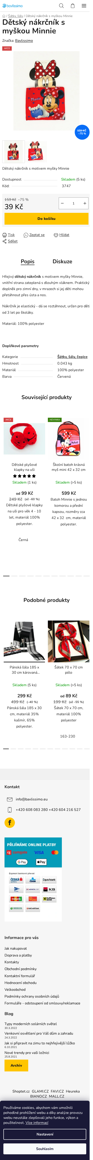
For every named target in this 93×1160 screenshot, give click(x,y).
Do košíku (46, 218)
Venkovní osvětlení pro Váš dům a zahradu (39, 1034)
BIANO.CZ (38, 1096)
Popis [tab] (28, 261)
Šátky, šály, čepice (72, 356)
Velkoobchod (15, 989)
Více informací (37, 1122)
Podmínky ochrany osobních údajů (32, 996)
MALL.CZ (56, 1096)
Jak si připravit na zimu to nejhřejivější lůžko (40, 1043)
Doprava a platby (18, 955)
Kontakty (12, 962)
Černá (23, 539)
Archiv (16, 1065)
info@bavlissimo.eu (32, 799)
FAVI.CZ (57, 1091)
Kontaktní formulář (20, 976)
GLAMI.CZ (40, 1091)
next (88, 453)
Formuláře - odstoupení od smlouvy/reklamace (42, 1003)
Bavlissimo (24, 40)
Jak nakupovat (16, 948)
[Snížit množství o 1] (62, 203)
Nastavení (45, 1134)
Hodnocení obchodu (21, 982)
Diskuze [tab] (62, 261)
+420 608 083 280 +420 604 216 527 (48, 809)
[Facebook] (10, 822)
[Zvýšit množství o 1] (84, 203)
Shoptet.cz (21, 1091)
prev (4, 453)
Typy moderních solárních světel (31, 1024)
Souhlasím (44, 1148)
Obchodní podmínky (21, 968)
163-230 (67, 736)
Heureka (73, 1091)
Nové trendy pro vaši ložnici (27, 1053)
